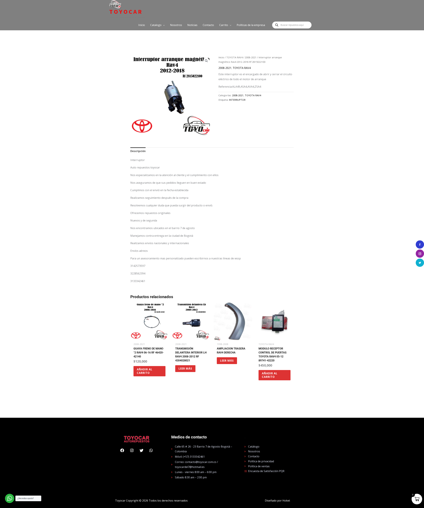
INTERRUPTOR (237, 99)
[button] (157, 25)
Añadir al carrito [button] (144, 371)
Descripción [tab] (138, 151)
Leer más (185, 368)
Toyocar (126, 12)
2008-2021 (250, 57)
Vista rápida (149, 337)
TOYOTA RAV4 (234, 57)
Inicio (221, 57)
